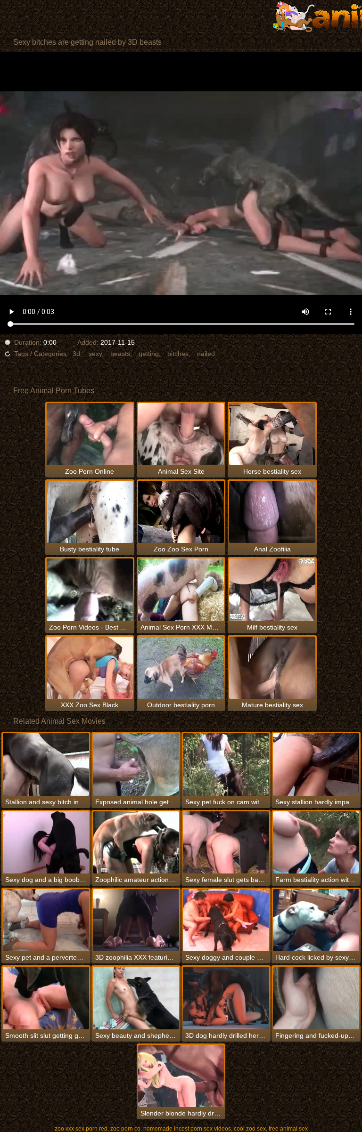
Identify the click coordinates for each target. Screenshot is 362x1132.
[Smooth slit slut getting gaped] (46, 998)
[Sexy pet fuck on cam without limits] (226, 764)
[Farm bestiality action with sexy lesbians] (316, 842)
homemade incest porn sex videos (187, 1128)
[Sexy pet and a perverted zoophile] (46, 920)
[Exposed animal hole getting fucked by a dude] (136, 764)
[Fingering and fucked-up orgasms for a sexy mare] (316, 998)
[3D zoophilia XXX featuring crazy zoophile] (136, 920)
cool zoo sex (250, 1128)
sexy (95, 353)
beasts (120, 353)
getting (149, 353)
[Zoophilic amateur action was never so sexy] (136, 842)
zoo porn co (125, 1128)
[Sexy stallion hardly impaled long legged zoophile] (316, 764)
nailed (206, 353)
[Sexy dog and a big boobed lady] (46, 842)
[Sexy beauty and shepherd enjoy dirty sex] (136, 998)
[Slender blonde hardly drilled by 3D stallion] (181, 1076)
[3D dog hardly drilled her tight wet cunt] (226, 998)
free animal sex (288, 1128)
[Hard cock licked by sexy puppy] (316, 920)
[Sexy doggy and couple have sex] (226, 920)
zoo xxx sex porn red (81, 1128)
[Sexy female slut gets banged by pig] (226, 842)
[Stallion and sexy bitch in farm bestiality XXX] (46, 764)
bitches (178, 353)
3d (76, 353)
